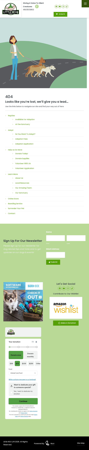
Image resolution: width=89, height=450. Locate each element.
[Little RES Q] (11, 9)
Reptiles (11, 115)
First (47, 243)
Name (49, 232)
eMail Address (52, 249)
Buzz (52, 443)
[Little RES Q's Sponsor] (23, 301)
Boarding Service (15, 203)
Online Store (13, 198)
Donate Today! (21, 153)
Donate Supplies (22, 158)
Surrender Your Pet (16, 208)
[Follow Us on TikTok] (66, 6)
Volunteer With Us (23, 163)
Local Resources (22, 183)
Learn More (13, 174)
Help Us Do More (15, 150)
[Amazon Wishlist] (65, 307)
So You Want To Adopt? (25, 134)
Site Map (81, 443)
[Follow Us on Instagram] (63, 6)
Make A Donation (68, 323)
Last (68, 243)
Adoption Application (24, 144)
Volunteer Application (24, 168)
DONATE (61, 14)
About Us (19, 178)
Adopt (10, 130)
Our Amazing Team (23, 188)
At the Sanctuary (22, 124)
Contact (11, 213)
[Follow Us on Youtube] (59, 6)
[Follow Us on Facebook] (56, 6)
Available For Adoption (25, 119)
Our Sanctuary (21, 193)
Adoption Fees (21, 139)
